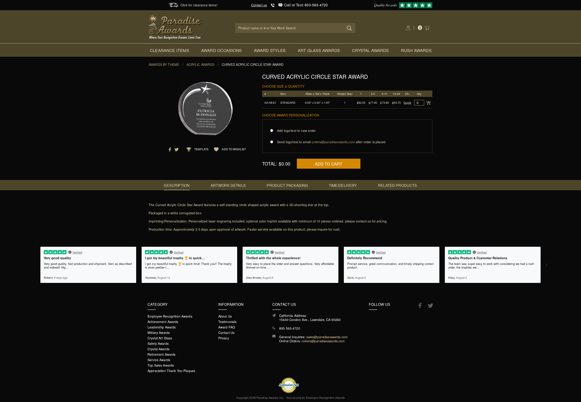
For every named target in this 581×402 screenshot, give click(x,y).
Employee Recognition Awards (170, 316)
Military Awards (159, 332)
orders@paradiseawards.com (323, 341)
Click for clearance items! (198, 5)
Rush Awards (416, 50)
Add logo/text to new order (296, 130)
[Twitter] (428, 305)
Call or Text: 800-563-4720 (306, 4)
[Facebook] (418, 305)
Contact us (259, 5)
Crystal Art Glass (160, 338)
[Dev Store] (175, 26)
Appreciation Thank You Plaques (171, 370)
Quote (407, 102)
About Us (225, 316)
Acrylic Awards (200, 64)
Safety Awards (158, 343)
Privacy (223, 338)
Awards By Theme (164, 64)
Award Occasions (221, 50)
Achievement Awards (163, 321)
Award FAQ (226, 327)
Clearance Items (169, 50)
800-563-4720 (289, 328)
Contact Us (226, 332)
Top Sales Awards (161, 365)
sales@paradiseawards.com (327, 337)
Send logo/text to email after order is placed (331, 142)
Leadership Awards (162, 327)
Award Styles (270, 50)
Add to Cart (328, 164)
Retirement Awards (161, 354)
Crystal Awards (370, 50)
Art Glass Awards (319, 50)
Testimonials (227, 321)
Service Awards (159, 360)
